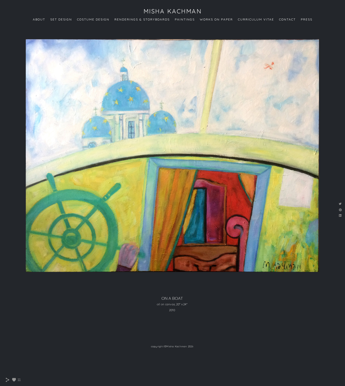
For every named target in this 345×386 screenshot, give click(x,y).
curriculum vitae (256, 19)
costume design (93, 19)
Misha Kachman (172, 11)
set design (61, 19)
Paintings (185, 19)
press (306, 19)
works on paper (216, 19)
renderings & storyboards (142, 19)
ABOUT (39, 19)
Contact (287, 19)
